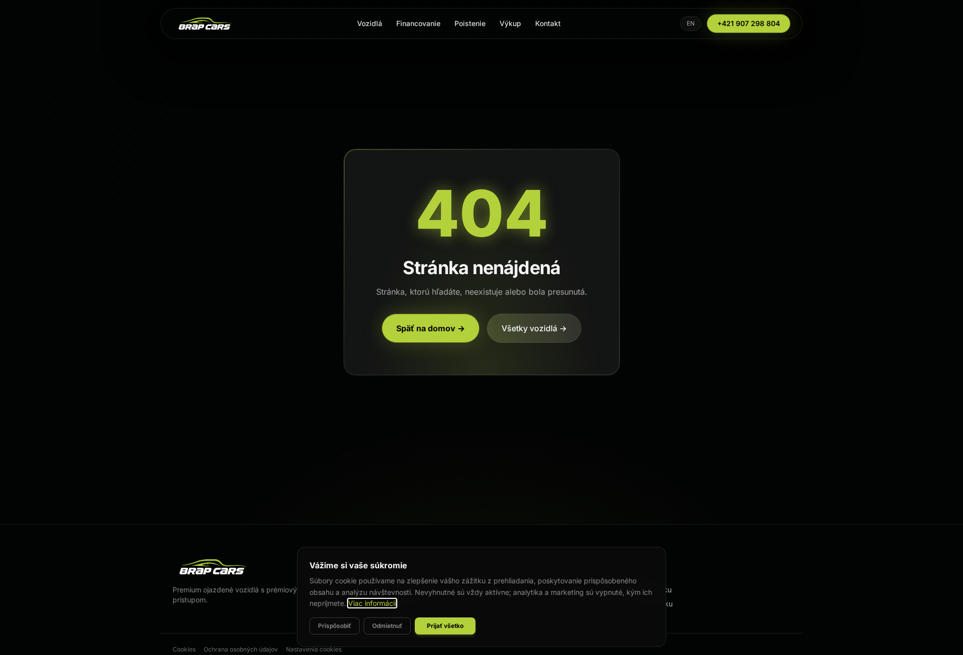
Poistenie (470, 23)
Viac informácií (372, 603)
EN (691, 23)
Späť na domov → (430, 328)
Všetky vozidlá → (534, 328)
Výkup (510, 23)
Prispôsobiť (334, 625)
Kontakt (548, 23)
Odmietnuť (387, 625)
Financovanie (418, 23)
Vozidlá (369, 23)
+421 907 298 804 (748, 23)
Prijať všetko (445, 625)
